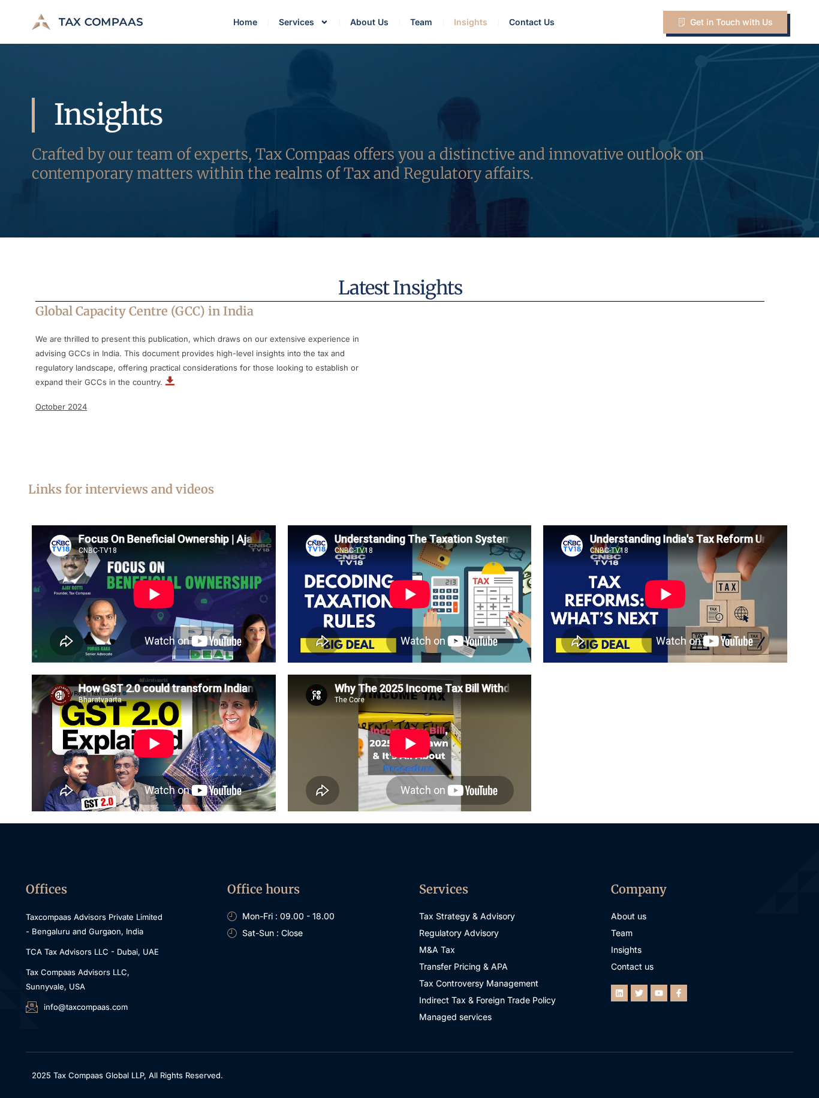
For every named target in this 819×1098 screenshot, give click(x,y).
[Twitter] (639, 993)
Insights (470, 22)
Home (245, 22)
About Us (369, 22)
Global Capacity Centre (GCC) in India (144, 310)
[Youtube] (659, 993)
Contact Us (532, 22)
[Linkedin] (619, 993)
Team (421, 22)
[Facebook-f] (678, 993)
